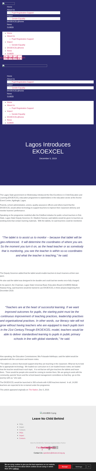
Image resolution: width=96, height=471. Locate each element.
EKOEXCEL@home (15, 22)
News (9, 24)
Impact (10, 16)
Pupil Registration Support (23, 13)
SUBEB (10, 27)
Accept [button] (65, 467)
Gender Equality (18, 19)
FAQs (21, 424)
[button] (31, 30)
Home (9, 7)
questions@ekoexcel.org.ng (54, 453)
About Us (11, 10)
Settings (79, 467)
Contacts (22, 430)
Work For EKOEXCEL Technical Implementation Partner (48, 443)
